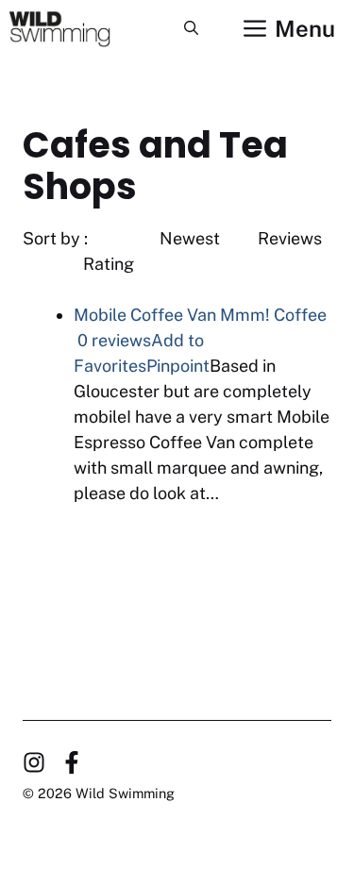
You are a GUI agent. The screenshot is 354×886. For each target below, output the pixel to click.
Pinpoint (178, 366)
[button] (191, 28)
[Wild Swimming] (73, 28)
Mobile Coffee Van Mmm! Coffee (200, 315)
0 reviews (114, 340)
